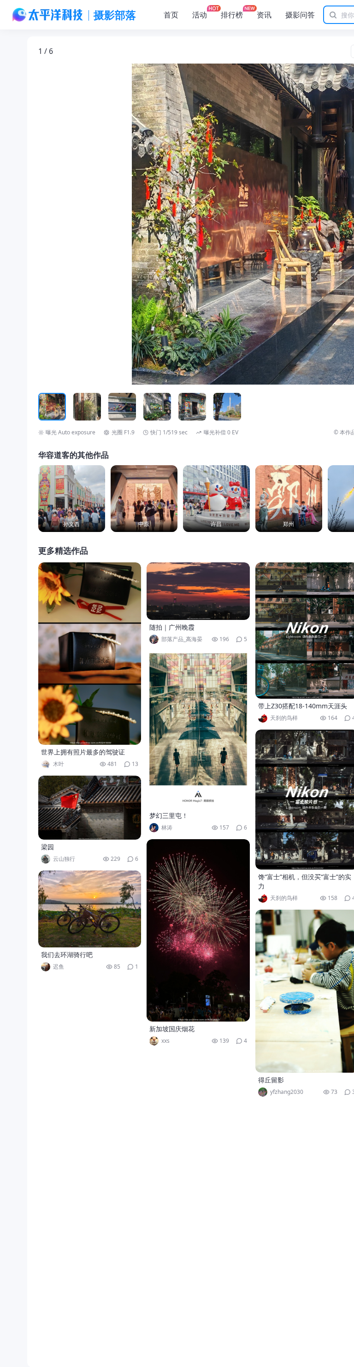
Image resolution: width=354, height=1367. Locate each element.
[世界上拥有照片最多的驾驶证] (90, 653)
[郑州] (288, 498)
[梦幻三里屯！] (198, 729)
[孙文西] (71, 498)
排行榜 (232, 15)
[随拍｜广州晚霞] (198, 591)
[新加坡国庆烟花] (198, 930)
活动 (199, 15)
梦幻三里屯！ (168, 815)
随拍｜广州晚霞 (172, 627)
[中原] (144, 498)
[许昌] (216, 498)
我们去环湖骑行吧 (67, 954)
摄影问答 (300, 15)
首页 (171, 15)
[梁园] (90, 808)
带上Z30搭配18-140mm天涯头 (302, 705)
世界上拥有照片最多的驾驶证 (83, 752)
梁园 (47, 846)
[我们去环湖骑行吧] (90, 908)
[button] (81, 224)
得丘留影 (271, 1079)
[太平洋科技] (47, 15)
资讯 (264, 15)
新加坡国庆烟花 (172, 1028)
